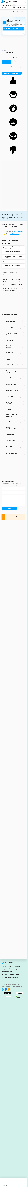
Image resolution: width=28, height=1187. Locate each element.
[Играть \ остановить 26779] (23, 434)
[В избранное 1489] (20, 390)
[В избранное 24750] (20, 409)
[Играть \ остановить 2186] (23, 453)
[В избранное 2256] (20, 334)
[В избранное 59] (20, 328)
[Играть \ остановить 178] (23, 365)
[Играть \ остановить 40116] (23, 446)
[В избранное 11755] (20, 440)
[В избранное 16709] (20, 415)
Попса (9, 7)
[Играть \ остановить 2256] (23, 334)
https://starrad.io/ (18, 231)
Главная (4, 966)
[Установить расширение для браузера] (7, 996)
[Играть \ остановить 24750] (23, 409)
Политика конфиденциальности (10, 977)
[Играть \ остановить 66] (23, 359)
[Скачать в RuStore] (19, 996)
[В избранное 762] (20, 422)
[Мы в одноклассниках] (9, 989)
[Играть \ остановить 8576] (23, 403)
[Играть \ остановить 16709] (23, 415)
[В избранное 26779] (20, 434)
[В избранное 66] (20, 359)
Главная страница (7, 11)
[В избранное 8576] (20, 403)
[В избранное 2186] (20, 453)
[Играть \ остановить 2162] (23, 346)
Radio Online (9, 962)
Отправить (9, 508)
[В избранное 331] (20, 353)
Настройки (4, 969)
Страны (3, 7)
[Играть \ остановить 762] (23, 421)
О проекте (10, 966)
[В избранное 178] (20, 365)
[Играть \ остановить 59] (23, 327)
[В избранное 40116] (20, 447)
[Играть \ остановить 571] (23, 371)
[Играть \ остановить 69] (23, 321)
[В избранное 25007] (20, 340)
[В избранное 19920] (20, 428)
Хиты (9, 226)
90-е (20, 224)
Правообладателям (7, 971)
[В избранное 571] (20, 371)
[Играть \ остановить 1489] (23, 390)
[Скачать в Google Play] (19, 993)
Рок (14, 7)
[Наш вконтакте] (6, 989)
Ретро (18, 11)
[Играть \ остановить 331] (23, 352)
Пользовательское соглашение (10, 974)
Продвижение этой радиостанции (11, 279)
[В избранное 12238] (20, 397)
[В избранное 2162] (20, 346)
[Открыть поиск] (24, 1)
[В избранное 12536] (20, 378)
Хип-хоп (19, 7)
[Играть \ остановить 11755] (23, 440)
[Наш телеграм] (3, 989)
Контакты (4, 979)
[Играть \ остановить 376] (23, 384)
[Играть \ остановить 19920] (23, 428)
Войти (13, 32)
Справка (17, 966)
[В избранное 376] (20, 384)
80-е (22, 11)
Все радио (14, 226)
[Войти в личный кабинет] (14, 5)
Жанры (14, 11)
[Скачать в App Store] (7, 993)
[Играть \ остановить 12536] (23, 377)
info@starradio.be (14, 234)
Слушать (7, 62)
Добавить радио (13, 969)
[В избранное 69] (20, 321)
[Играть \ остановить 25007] (23, 340)
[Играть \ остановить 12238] (23, 396)
